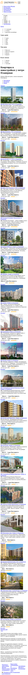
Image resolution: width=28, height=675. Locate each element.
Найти (2, 26)
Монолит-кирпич (9, 51)
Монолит (7, 50)
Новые (5, 83)
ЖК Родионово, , (10, 445)
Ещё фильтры (7, 24)
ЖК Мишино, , (10, 274)
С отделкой (8, 29)
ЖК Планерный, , (10, 331)
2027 (6, 41)
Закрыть (3, 85)
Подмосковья (7, 7)
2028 (6, 42)
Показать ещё (4, 629)
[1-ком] (5, 17)
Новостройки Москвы (9, 6)
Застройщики (7, 10)
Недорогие (6, 81)
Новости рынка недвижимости (6, 669)
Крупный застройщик (11, 32)
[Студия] (5, 15)
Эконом (7, 60)
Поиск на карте (12, 670)
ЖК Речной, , (9, 360)
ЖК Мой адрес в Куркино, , (13, 187)
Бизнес (7, 62)
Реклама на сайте (8, 672)
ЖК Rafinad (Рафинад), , (12, 246)
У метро (7, 30)
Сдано (7, 38)
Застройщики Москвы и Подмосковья (21, 667)
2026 (6, 39)
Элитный (7, 63)
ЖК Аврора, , (9, 303)
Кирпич (7, 54)
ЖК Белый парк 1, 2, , (11, 159)
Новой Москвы (7, 9)
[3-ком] (5, 19)
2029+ (6, 44)
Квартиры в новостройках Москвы (5, 666)
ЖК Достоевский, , (11, 619)
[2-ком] (5, 18)
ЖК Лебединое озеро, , (14, 590)
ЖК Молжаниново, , (11, 131)
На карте (3, 113)
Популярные (5, 81)
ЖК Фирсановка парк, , (12, 533)
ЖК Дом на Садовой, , (13, 504)
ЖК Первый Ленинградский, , (13, 561)
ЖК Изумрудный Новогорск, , (14, 418)
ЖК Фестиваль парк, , (11, 104)
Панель (7, 53)
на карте (7, 11)
